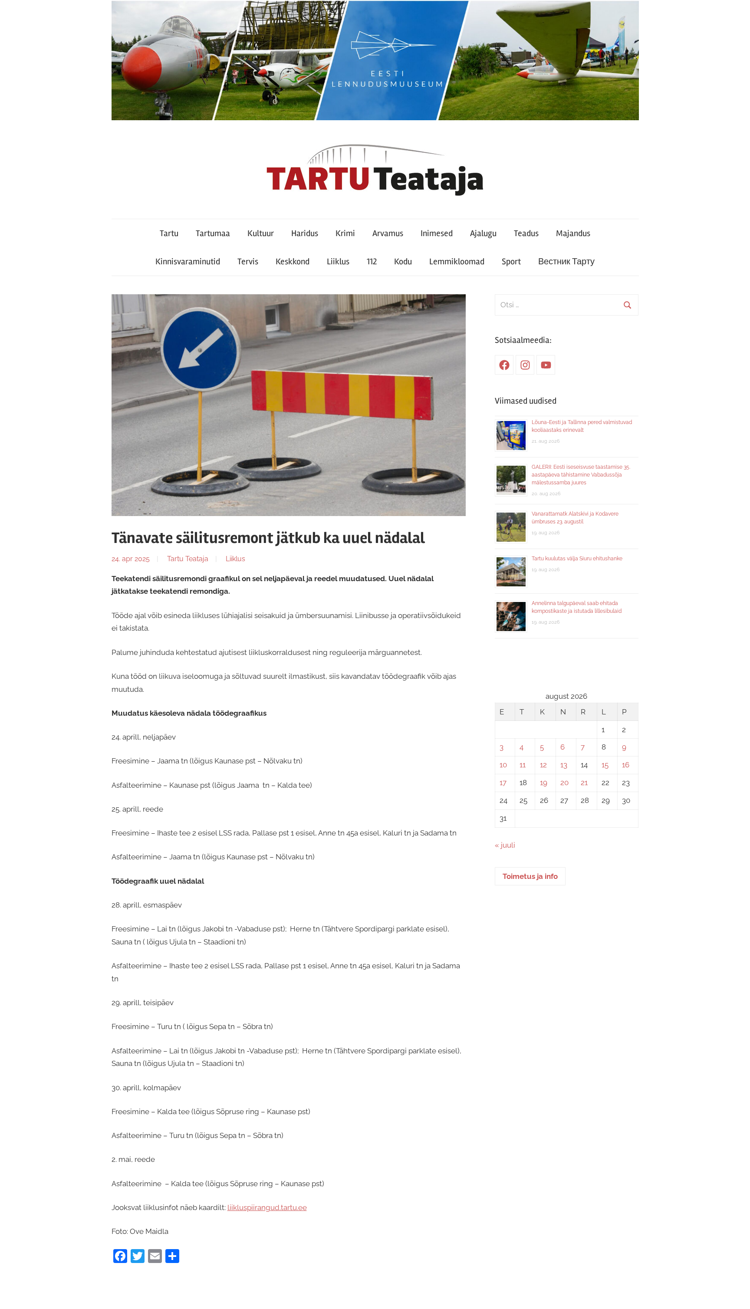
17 (503, 782)
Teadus (526, 233)
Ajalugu (483, 233)
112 (372, 261)
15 (605, 764)
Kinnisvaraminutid (187, 261)
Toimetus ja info (530, 876)
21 (584, 782)
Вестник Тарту (566, 261)
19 (543, 782)
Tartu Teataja (187, 559)
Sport (511, 261)
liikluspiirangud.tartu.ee (267, 1207)
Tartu (169, 233)
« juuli (505, 845)
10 (503, 764)
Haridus (304, 233)
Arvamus (387, 233)
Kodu (403, 261)
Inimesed (437, 233)
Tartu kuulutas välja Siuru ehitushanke (577, 559)
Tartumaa (213, 233)
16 (625, 764)
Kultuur (260, 233)
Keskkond (292, 261)
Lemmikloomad (456, 261)
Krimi (345, 233)
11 (523, 764)
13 (563, 764)
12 (543, 764)
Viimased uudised (525, 400)
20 (564, 782)
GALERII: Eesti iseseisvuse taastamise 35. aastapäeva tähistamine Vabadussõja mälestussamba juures (581, 475)
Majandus (573, 233)
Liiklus (338, 261)
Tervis (247, 261)
